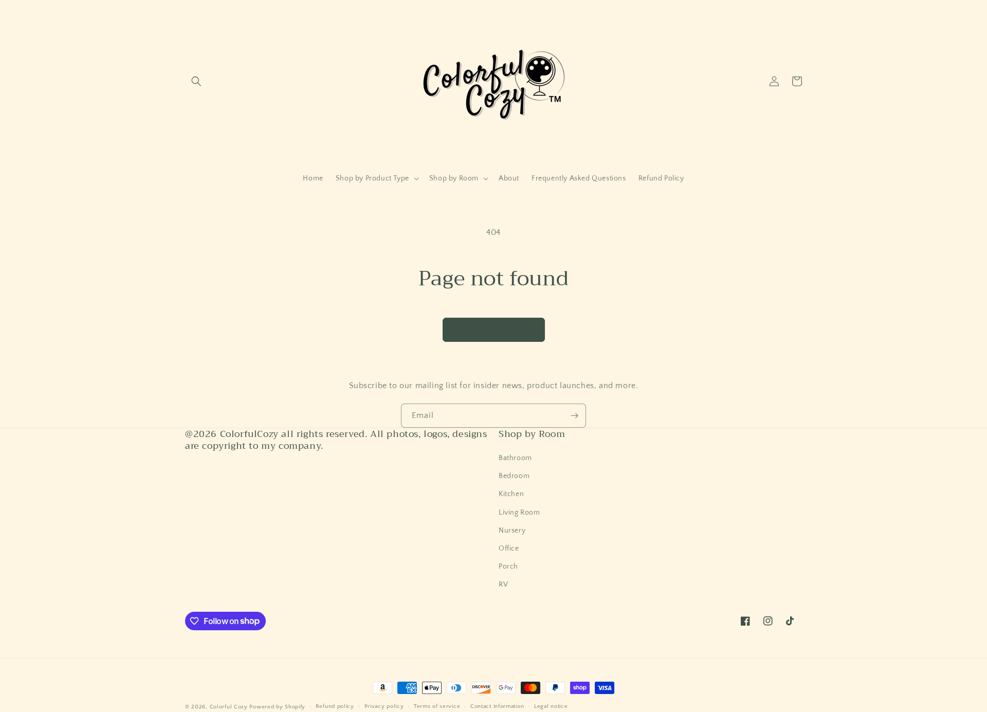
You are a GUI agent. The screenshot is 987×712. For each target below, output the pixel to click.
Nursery (512, 530)
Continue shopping (493, 329)
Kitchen (511, 494)
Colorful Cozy (229, 707)
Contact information (497, 706)
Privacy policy (384, 706)
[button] (196, 81)
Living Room (519, 512)
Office (509, 548)
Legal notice (551, 706)
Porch (508, 566)
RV (503, 584)
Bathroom (515, 458)
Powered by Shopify (277, 707)
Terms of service (437, 706)
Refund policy (335, 706)
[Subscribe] (574, 416)
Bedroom (514, 476)
